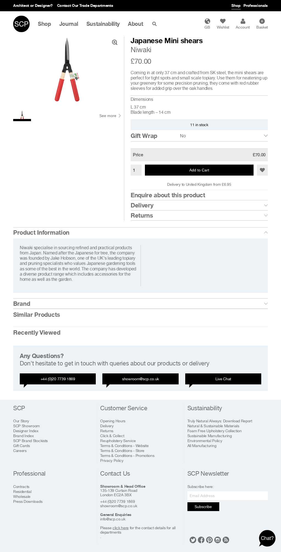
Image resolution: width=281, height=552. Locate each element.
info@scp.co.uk (112, 519)
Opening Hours (112, 420)
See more (107, 115)
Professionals (255, 5)
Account (243, 27)
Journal (68, 24)
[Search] (155, 24)
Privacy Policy (111, 460)
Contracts (21, 486)
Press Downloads (27, 501)
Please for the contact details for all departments (137, 530)
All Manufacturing (202, 445)
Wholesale (21, 496)
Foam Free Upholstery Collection (214, 430)
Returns (142, 215)
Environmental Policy (204, 440)
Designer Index (25, 430)
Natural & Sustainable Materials (213, 425)
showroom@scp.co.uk (140, 378)
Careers (20, 450)
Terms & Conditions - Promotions (127, 455)
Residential (22, 491)
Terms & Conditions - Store (122, 450)
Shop (236, 5)
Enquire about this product (168, 195)
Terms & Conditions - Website (124, 445)
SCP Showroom (26, 425)
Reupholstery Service (118, 440)
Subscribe (203, 506)
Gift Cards (21, 445)
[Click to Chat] (267, 538)
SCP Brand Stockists (30, 440)
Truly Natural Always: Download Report (219, 420)
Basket (262, 24)
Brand (21, 303)
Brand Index (23, 435)
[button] (262, 170)
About (135, 24)
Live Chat (223, 378)
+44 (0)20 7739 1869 (58, 378)
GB (207, 27)
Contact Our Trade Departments (85, 5)
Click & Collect (112, 435)
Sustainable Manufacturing (209, 435)
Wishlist (223, 27)
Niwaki (141, 49)
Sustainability (103, 24)
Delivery (142, 205)
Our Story (21, 420)
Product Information (41, 232)
